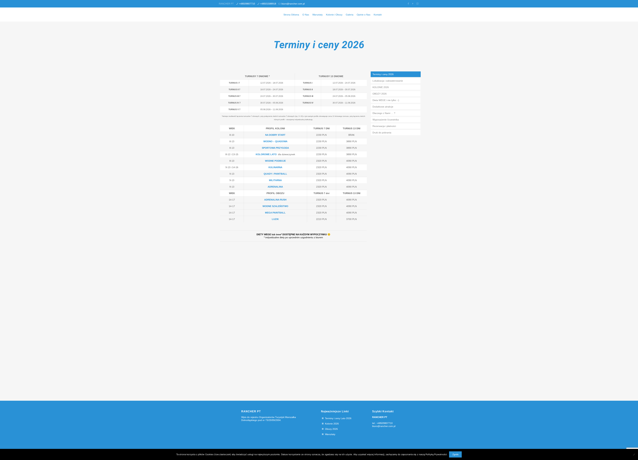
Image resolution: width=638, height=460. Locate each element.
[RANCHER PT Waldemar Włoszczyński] (230, 14)
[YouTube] (413, 3)
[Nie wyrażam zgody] (634, 454)
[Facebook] (408, 3)
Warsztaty (330, 434)
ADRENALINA (275, 186)
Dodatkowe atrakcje (382, 106)
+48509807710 (247, 3)
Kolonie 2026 (332, 423)
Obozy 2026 (331, 429)
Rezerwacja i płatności (384, 126)
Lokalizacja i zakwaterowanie (387, 80)
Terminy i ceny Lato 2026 (338, 418)
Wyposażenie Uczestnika (385, 119)
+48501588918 (268, 3)
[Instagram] (417, 3)
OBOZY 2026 (379, 93)
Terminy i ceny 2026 (383, 74)
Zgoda (455, 454)
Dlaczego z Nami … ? (383, 113)
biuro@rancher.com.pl (293, 3)
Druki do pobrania (381, 132)
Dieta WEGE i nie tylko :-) (385, 100)
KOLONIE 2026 (380, 87)
